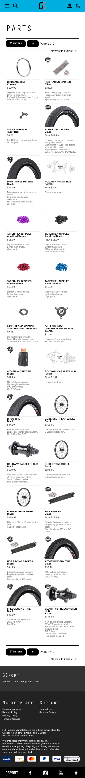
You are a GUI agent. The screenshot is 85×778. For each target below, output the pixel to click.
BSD (31, 735)
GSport (10, 675)
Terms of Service (11, 719)
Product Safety (47, 712)
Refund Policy (9, 712)
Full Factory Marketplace (15, 730)
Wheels (6, 681)
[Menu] (7, 6)
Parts (19, 27)
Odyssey (7, 732)
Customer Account (12, 709)
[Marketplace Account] (69, 6)
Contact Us (45, 709)
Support (49, 702)
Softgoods (26, 681)
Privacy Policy (9, 715)
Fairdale (27, 732)
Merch (37, 681)
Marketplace (18, 702)
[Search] (15, 6)
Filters (17, 43)
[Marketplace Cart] (78, 6)
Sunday (17, 732)
